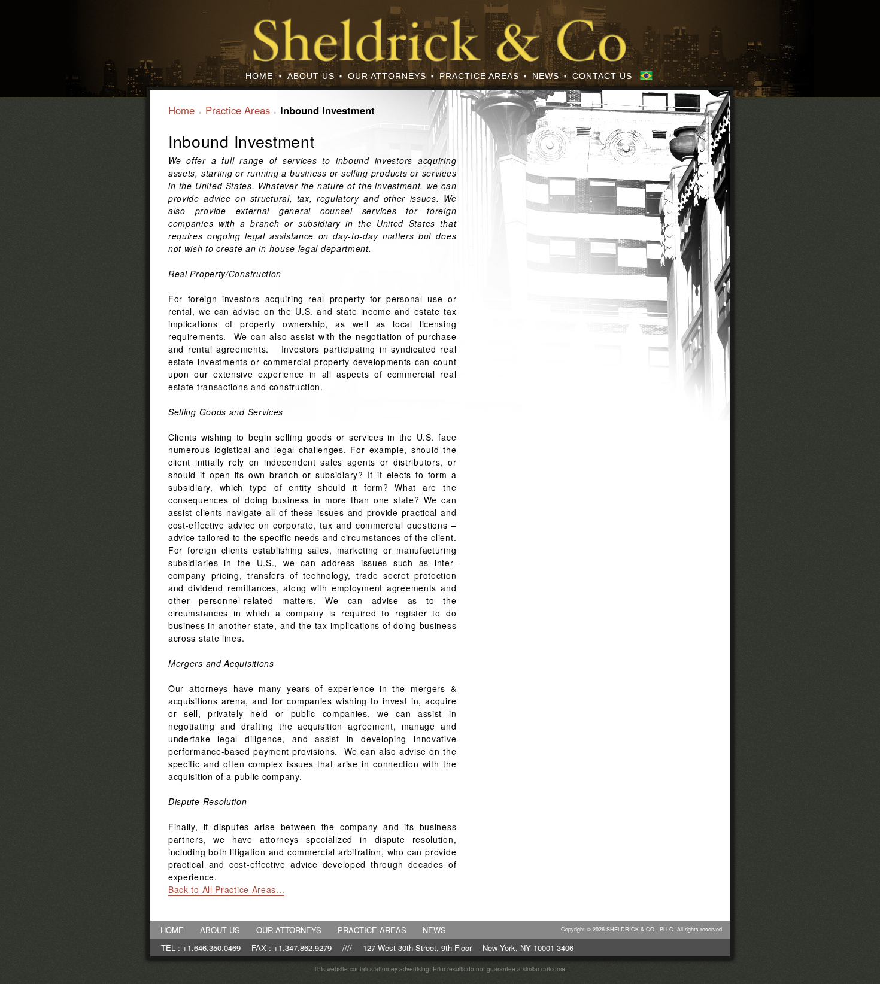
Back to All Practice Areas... (226, 889)
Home (259, 76)
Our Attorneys (387, 76)
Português (646, 75)
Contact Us (602, 76)
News (545, 76)
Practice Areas (479, 76)
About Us (311, 76)
